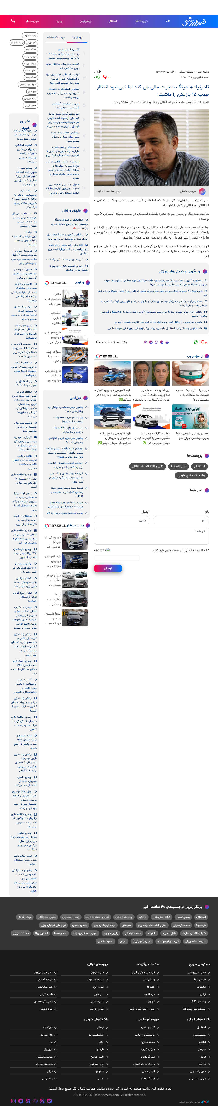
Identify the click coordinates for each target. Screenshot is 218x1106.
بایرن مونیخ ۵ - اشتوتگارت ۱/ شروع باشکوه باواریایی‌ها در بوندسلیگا (25, 332)
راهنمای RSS (199, 1002)
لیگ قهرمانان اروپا (104, 925)
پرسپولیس (85, 21)
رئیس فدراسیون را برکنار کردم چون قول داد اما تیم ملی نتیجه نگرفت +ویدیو (158, 322)
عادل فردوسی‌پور (43, 972)
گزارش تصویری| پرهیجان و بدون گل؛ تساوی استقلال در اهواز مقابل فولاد (25, 444)
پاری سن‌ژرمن (96, 1064)
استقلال (113, 21)
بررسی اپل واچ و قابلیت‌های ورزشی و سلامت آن (68, 430)
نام (207, 512)
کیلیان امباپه (148, 1027)
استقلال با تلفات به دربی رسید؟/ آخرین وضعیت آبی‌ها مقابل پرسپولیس (24, 369)
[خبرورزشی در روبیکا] (35, 1101)
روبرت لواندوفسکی (144, 1064)
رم (51, 1042)
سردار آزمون (97, 972)
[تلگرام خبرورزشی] (20, 1101)
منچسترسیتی (181, 925)
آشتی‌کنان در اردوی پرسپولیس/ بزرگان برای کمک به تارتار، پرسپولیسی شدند (62, 54)
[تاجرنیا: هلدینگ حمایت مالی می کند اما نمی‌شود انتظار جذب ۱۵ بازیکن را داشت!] (151, 147)
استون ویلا (41, 933)
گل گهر (202, 1064)
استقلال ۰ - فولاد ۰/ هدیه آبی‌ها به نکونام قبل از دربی (25, 520)
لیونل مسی (148, 1071)
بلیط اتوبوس (30, 98)
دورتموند (48, 1027)
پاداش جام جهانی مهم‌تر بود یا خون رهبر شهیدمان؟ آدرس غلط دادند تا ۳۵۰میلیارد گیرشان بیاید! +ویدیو (154, 314)
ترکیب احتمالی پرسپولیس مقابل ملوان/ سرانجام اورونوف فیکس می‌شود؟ (26, 153)
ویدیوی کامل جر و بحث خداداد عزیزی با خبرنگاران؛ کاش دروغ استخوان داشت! (24, 350)
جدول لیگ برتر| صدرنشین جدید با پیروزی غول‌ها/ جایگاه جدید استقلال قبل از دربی (62, 189)
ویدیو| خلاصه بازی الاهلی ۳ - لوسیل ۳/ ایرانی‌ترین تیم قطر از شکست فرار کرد (24, 537)
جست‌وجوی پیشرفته (194, 1009)
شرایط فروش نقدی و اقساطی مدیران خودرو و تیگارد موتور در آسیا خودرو (66, 478)
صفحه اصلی (203, 72)
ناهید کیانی (46, 994)
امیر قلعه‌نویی (45, 987)
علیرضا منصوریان (195, 941)
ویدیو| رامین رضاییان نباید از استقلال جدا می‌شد (26, 781)
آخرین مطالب (141, 21)
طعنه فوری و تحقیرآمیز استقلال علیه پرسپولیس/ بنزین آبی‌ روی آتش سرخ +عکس (155, 328)
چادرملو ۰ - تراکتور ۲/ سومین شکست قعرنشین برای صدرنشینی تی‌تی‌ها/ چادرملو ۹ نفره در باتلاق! (24, 880)
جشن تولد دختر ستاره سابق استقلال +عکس (25, 860)
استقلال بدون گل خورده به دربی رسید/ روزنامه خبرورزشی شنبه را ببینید (24, 220)
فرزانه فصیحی (45, 980)
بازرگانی (75, 398)
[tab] (77, 38)
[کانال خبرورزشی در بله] (49, 1101)
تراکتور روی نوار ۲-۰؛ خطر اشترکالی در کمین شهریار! (25, 568)
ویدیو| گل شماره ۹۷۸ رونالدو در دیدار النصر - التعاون (25, 553)
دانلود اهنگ (30, 70)
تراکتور (142, 917)
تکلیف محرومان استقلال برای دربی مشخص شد (62, 66)
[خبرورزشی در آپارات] (28, 1101)
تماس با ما (200, 980)
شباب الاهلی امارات (194, 933)
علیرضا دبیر (97, 1002)
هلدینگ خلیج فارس (191, 475)
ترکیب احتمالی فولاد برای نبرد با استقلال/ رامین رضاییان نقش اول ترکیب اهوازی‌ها (62, 79)
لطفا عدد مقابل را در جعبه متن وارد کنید (180, 550)
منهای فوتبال (32, 21)
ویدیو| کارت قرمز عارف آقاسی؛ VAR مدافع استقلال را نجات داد (24, 667)
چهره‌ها (151, 987)
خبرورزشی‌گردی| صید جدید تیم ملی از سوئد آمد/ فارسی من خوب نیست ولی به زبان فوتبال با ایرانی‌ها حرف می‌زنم (63, 120)
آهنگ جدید (31, 49)
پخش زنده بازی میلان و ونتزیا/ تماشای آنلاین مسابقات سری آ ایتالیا (24, 704)
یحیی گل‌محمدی (43, 1002)
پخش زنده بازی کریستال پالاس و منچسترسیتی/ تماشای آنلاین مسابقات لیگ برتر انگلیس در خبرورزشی (24, 644)
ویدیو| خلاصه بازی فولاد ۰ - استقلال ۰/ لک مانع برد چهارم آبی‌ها (24, 481)
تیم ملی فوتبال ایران (53, 925)
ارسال (108, 568)
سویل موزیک (30, 63)
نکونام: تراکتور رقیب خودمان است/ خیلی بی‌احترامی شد (25, 582)
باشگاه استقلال (185, 72)
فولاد (203, 1057)
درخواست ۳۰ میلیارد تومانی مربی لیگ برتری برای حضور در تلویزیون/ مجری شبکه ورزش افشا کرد (152, 293)
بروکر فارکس (30, 56)
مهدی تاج (98, 987)
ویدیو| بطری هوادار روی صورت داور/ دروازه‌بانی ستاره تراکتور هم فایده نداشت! (24, 841)
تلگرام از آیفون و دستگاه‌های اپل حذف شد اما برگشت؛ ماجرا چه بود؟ (67, 237)
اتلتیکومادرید (96, 1035)
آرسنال (100, 1027)
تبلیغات (201, 987)
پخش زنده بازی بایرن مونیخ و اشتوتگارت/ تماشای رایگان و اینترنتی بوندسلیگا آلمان (25, 763)
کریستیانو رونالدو (168, 941)
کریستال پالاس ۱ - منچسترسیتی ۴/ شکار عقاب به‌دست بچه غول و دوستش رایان (24, 257)
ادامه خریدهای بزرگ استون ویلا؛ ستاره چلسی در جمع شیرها (25, 742)
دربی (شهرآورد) (142, 941)
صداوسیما (60, 933)
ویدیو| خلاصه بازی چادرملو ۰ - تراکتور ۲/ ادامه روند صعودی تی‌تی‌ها (24, 821)
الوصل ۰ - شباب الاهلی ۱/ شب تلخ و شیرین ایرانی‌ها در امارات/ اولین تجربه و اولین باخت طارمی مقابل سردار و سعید (62, 170)
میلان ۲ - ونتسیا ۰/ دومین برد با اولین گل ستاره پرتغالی (25, 274)
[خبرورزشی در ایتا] (42, 1101)
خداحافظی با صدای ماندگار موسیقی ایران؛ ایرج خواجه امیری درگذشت (69, 224)
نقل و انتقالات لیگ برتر (152, 925)
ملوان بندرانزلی (47, 917)
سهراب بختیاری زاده (85, 933)
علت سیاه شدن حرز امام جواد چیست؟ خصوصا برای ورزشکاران (65, 505)
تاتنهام (152, 933)
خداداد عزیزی (21, 933)
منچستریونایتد (44, 1064)
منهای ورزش (71, 210)
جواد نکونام (46, 1009)
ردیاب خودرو (17, 42)
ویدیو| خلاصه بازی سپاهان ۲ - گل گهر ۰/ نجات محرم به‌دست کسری (24, 723)
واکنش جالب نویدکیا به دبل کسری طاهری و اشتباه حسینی (25, 462)
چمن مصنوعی (30, 35)
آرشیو (203, 994)
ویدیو (59, 21)
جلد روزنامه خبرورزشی (142, 1009)
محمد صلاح (148, 1042)
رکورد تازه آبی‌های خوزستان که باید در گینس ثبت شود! (25, 135)
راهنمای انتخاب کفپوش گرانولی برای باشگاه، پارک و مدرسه (65, 465)
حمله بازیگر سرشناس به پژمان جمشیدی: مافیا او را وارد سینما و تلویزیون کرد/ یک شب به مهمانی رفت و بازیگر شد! (154, 303)
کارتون (151, 1002)
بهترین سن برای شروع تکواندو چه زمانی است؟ (66, 440)
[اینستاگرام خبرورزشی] (13, 1101)
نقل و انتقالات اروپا (97, 917)
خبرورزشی (194, 21)
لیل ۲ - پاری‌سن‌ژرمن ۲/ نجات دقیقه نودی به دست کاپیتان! (24, 238)
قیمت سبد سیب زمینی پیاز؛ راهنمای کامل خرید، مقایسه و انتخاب (67, 492)
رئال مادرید (169, 933)
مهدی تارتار (25, 917)
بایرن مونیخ (111, 933)
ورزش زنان (149, 980)
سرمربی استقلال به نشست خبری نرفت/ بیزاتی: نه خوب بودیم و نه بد (63, 93)
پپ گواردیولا (148, 1057)
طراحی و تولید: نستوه (189, 1102)
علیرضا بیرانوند (95, 980)
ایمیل (145, 512)
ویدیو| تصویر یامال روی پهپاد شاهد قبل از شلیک (69, 268)
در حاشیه (149, 994)
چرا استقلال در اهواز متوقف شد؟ (26, 383)
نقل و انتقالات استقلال (147, 466)
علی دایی (99, 994)
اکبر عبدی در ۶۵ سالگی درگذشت (64, 260)
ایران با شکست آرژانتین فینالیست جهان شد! (65, 106)
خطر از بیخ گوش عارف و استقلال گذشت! (25, 597)
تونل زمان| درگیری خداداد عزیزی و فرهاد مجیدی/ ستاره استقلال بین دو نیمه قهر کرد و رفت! (24, 800)
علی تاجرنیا (178, 466)
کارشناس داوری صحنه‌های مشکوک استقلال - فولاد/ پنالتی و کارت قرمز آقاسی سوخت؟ (24, 292)
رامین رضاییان (70, 917)
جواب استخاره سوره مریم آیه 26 (65, 513)
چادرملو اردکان (123, 917)
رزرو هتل (32, 91)
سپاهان (126, 925)
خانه (168, 21)
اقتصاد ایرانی (30, 105)
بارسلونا (201, 925)
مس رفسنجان (198, 1071)
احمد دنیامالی (133, 933)
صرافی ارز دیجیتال (28, 84)
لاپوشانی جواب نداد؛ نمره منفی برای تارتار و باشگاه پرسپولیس (65, 137)
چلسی (100, 1079)
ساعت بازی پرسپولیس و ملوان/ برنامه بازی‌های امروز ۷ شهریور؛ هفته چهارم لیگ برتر (62, 151)
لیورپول (48, 1049)
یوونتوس (47, 1079)
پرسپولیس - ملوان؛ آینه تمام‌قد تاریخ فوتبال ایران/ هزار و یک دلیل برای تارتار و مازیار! (25, 176)
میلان (123, 941)
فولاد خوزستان (161, 917)
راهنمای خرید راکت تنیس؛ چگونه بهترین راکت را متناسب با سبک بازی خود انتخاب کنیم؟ (64, 453)
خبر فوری (32, 42)
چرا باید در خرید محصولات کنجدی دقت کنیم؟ (68, 420)
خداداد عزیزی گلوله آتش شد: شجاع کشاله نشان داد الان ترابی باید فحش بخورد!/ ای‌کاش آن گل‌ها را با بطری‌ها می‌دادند (24, 404)
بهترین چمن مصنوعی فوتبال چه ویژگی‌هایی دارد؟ (65, 409)
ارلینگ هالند (148, 1079)
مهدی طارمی (79, 925)
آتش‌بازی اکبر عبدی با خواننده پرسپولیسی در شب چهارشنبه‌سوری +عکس (68, 249)
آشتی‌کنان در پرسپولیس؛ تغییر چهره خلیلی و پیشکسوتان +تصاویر (25, 686)
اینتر (101, 1042)
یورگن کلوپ (148, 1049)
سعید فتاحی (105, 941)
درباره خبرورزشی (197, 972)
